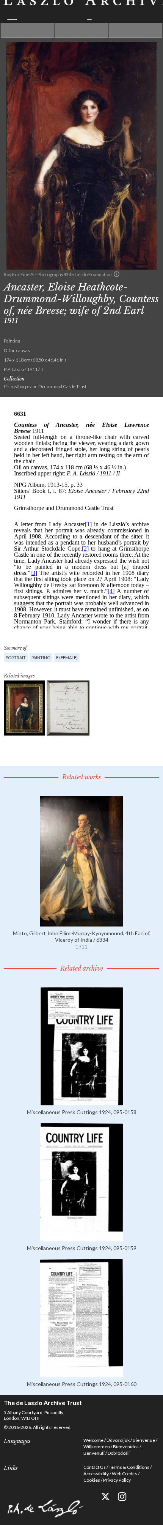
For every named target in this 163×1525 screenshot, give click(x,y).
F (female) (67, 657)
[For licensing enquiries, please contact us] (116, 274)
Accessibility (96, 1473)
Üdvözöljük (118, 1440)
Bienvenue (144, 1440)
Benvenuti (94, 1453)
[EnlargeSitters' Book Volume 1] (68, 708)
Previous (27, 30)
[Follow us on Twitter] (105, 1496)
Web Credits (124, 1473)
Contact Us (94, 1467)
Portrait (16, 657)
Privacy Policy (117, 1480)
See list (81, 30)
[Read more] (81, 923)
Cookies (91, 1480)
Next (135, 30)
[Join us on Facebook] (88, 1496)
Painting (40, 657)
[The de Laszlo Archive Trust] (81, 10)
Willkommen (96, 1446)
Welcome (93, 1440)
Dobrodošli (119, 1453)
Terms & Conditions (129, 1467)
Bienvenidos (126, 1446)
